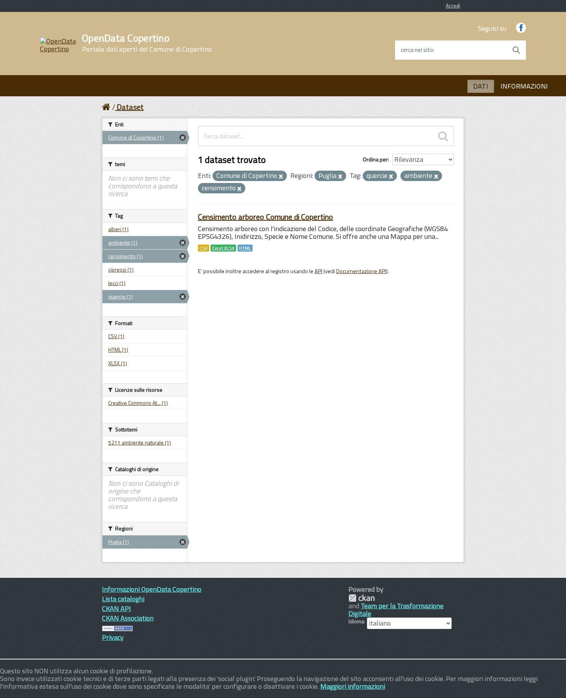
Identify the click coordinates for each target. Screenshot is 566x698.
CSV (203, 248)
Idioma (356, 621)
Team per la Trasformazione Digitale (396, 610)
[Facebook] (521, 28)
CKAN (361, 598)
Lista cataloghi (123, 599)
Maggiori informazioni (352, 686)
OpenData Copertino (147, 43)
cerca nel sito (417, 50)
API (318, 271)
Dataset (130, 107)
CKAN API (116, 608)
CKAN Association (128, 618)
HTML (245, 248)
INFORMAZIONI (524, 86)
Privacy (113, 637)
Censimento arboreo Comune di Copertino (265, 217)
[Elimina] (281, 176)
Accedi (453, 6)
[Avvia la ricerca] (516, 50)
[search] (443, 136)
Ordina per (375, 159)
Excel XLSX (223, 248)
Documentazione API (361, 271)
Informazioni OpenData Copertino (151, 589)
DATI (480, 86)
